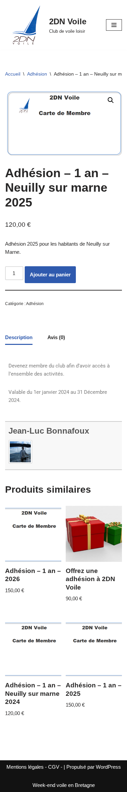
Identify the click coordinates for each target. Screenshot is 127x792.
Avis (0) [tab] (56, 337)
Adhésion (37, 74)
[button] (111, 100)
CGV (53, 767)
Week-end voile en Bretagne (64, 785)
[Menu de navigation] (114, 25)
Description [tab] (19, 337)
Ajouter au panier (50, 274)
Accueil (12, 74)
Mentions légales (25, 767)
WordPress (108, 767)
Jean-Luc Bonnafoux (48, 430)
